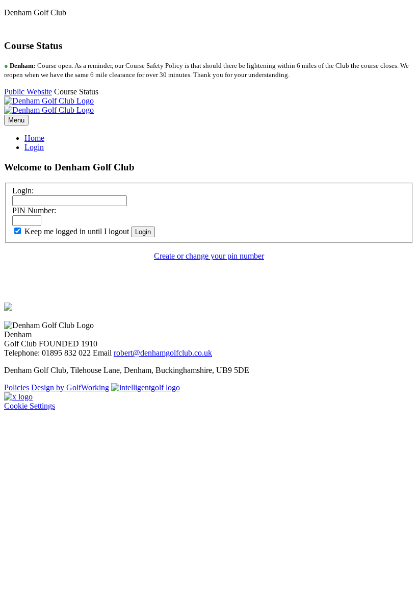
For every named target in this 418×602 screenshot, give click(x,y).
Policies (16, 387)
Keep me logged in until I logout (75, 231)
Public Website (28, 91)
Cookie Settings (29, 406)
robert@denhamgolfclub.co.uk (163, 352)
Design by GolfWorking (70, 387)
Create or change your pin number (209, 256)
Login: (23, 190)
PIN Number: (34, 210)
